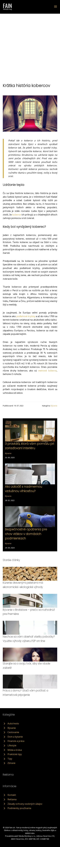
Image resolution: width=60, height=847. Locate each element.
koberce (16, 214)
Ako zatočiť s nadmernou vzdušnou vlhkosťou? (23, 488)
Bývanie (54, 405)
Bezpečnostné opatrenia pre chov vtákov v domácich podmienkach (26, 533)
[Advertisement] (30, 45)
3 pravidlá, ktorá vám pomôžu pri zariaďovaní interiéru (29, 445)
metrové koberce (47, 370)
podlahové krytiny (25, 316)
